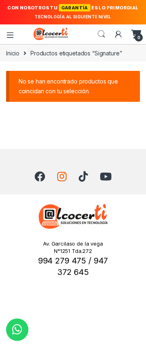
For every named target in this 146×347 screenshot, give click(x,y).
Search (101, 34)
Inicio (12, 53)
